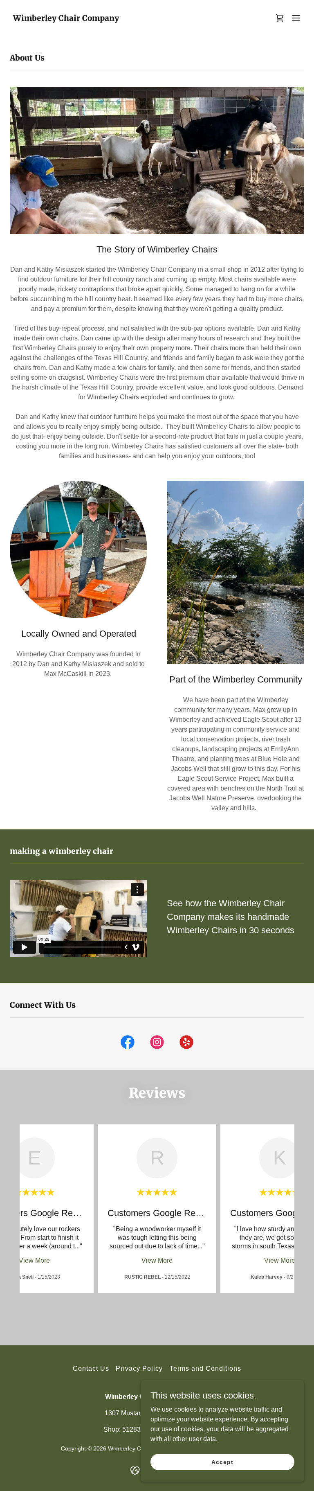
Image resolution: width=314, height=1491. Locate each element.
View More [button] (34, 1260)
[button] (279, 18)
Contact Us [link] (91, 1368)
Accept (222, 1461)
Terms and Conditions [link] (205, 1368)
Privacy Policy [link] (139, 1368)
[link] (66, 18)
